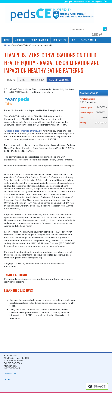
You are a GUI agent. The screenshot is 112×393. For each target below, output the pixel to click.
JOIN (73, 40)
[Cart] (105, 3)
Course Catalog (39, 40)
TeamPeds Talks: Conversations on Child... (32, 45)
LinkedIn (96, 33)
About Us (20, 40)
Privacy (7, 379)
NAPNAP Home (83, 2)
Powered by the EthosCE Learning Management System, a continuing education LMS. (97, 386)
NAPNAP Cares (88, 40)
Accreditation (37, 79)
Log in (69, 2)
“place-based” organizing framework (24, 130)
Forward (100, 33)
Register (98, 2)
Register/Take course (59, 79)
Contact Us (59, 40)
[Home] (49, 13)
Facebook (93, 33)
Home (7, 40)
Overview (11, 79)
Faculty (23, 79)
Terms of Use (10, 373)
